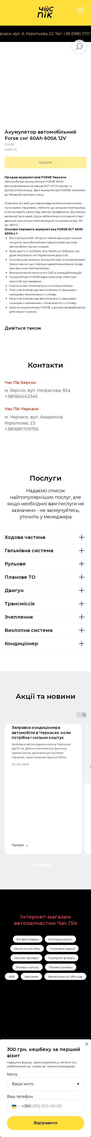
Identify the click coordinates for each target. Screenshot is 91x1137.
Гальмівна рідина (62, 948)
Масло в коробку (27, 948)
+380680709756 (21, 429)
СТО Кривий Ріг (66, 1021)
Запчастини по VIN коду (65, 976)
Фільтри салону (27, 967)
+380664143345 (21, 396)
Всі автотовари (28, 939)
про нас (38, 1019)
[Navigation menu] (80, 10)
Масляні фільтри (26, 958)
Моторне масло (60, 939)
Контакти (39, 1031)
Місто (12, 1074)
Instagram (19, 1013)
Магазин (38, 1025)
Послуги (38, 1013)
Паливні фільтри (61, 967)
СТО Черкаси (64, 1029)
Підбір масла (63, 1038)
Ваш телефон (20, 1096)
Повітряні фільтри (61, 958)
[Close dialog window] (87, 1044)
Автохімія (31, 976)
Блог (35, 1037)
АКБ (12, 976)
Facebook (19, 1020)
